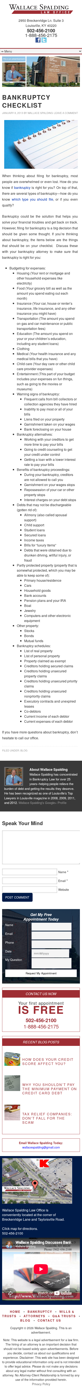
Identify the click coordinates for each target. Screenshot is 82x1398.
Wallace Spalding (41, 9)
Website (63, 889)
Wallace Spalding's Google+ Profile (42, 802)
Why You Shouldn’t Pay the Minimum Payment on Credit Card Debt (49, 1088)
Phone (11, 942)
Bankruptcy (40, 1311)
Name (62, 872)
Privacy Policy (41, 1384)
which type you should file (32, 199)
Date (9, 951)
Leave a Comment (66, 113)
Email (62, 881)
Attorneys (34, 1316)
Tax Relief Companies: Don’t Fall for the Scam (47, 1118)
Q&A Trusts (64, 1316)
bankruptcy (22, 187)
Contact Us (49, 1320)
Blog (23, 750)
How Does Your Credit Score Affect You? (48, 1061)
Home (15, 1311)
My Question (15, 960)
